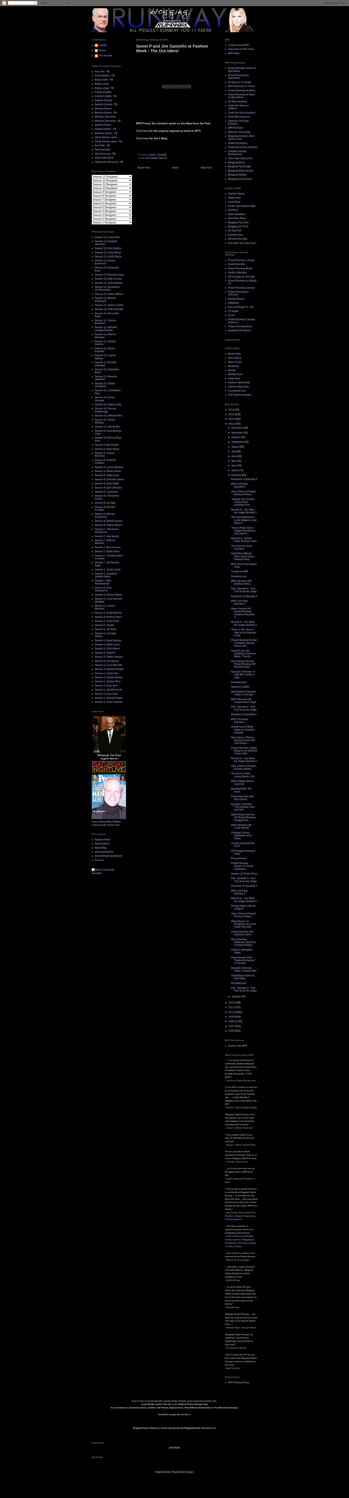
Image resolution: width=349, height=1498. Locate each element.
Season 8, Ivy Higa (105, 502)
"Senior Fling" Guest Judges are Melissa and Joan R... (243, 530)
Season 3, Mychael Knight (109, 669)
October (236, 437)
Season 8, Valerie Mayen (108, 525)
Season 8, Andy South (107, 483)
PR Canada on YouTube (241, 276)
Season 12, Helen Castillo (109, 305)
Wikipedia (233, 302)
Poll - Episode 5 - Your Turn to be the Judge (244, 590)
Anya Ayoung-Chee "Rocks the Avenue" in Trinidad (243, 960)
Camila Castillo (103, 92)
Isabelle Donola (103, 100)
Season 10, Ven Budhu (107, 426)
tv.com (231, 315)
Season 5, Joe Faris (106, 629)
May (234, 460)
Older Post (206, 167)
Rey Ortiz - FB (102, 145)
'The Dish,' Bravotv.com (237, 1162)
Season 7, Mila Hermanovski (103, 582)
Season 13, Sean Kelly (107, 237)
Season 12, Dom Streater (108, 283)
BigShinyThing (233, 1280)
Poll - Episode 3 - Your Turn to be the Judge (244, 880)
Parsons (99, 860)
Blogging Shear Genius (241, 170)
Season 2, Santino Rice (108, 681)
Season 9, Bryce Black (107, 449)
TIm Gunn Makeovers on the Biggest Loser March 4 (244, 520)
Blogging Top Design (239, 166)
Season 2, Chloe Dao (106, 673)
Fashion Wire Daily (238, 386)
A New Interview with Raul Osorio (242, 798)
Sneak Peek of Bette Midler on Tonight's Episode (243, 729)
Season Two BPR (237, 1045)
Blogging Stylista (237, 174)
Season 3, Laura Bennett (108, 665)
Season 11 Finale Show (244, 873)
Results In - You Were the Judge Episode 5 (244, 511)
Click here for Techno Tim (106, 825)
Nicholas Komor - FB (106, 133)
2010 (232, 1012)
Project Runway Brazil (240, 268)
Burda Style (234, 353)
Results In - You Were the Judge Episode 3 (244, 760)
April (234, 465)
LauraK (103, 45)
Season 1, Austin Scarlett (108, 702)
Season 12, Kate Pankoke (109, 309)
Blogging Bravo (236, 162)
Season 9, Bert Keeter (107, 444)
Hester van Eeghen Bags (241, 206)
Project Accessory (237, 143)
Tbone (102, 50)
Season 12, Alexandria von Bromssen (107, 288)
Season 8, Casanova (106, 491)
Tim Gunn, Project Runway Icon (241, 1080)
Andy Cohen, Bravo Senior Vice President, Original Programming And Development (240, 1215)
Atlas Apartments (104, 851)
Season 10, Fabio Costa (108, 404)
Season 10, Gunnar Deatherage (105, 410)
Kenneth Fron (235, 234)
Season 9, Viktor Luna (107, 475)
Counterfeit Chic (237, 390)
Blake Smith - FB (104, 79)
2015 (232, 414)
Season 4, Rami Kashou (108, 640)
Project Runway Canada (241, 287)
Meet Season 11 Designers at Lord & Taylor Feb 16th (243, 924)
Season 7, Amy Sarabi (107, 536)
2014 (232, 419)
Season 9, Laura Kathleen (109, 467)
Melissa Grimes (103, 108)
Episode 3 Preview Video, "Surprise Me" (244, 969)
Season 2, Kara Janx (106, 685)
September (237, 442)
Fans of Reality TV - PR (240, 307)
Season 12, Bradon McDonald (105, 299)
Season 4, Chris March (107, 648)
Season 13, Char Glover (108, 252)
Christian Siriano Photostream (237, 153)
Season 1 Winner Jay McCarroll (240, 1145)
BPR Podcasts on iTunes (241, 86)
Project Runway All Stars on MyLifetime (241, 96)
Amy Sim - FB (102, 71)
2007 (232, 1026)
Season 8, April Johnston (108, 487)
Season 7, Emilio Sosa (107, 551)
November (237, 432)
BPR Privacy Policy (238, 1382)
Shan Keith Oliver (104, 157)
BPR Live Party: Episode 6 (239, 485)
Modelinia (233, 366)
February (236, 475)
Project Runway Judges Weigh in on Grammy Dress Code (244, 750)
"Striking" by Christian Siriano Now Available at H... (243, 502)
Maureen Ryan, (241, 1327)
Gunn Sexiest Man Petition (106, 821)
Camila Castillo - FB (106, 96)
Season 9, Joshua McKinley (105, 454)
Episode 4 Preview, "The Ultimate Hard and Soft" (243, 807)
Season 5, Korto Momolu (108, 612)
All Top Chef (234, 230)
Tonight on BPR (239, 571)
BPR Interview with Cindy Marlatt (241, 826)
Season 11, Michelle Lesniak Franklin (106, 329)
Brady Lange (102, 83)
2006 (232, 1030)
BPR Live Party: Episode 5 (239, 602)
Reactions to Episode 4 (243, 714)
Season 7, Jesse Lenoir (108, 569)
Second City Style (237, 238)
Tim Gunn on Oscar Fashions (241, 547)
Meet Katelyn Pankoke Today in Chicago (243, 693)
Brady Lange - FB (104, 88)
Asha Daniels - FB (105, 75)
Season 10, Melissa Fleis (108, 415)
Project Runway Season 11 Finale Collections (242, 866)
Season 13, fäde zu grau (108, 278)
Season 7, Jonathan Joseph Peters (106, 575)
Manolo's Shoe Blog (239, 132)
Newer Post (143, 167)
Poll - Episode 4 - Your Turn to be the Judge (244, 708)
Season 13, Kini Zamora (108, 248)
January (236, 996)
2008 (232, 1021)
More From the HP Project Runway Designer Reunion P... (242, 613)
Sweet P (163, 158)
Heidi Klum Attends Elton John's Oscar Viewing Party (242, 556)
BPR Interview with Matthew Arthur (241, 582)
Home (175, 167)
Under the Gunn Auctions (241, 112)
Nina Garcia (234, 358)
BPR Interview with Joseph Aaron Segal (243, 701)
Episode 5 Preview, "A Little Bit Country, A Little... (243, 674)
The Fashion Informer (239, 394)
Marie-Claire (235, 362)
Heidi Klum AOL (236, 264)
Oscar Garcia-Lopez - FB (108, 141)
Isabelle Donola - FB (106, 104)
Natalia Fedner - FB (105, 129)
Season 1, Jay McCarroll (108, 689)
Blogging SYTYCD (238, 226)
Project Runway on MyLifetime (238, 76)
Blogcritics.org (232, 1307)
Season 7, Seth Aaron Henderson (107, 530)
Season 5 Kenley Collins (108, 616)
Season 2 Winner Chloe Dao (239, 1128)
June (234, 456)
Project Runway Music (240, 326)
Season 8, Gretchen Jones (109, 479)
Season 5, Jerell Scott (107, 621)
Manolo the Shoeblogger (237, 1260)
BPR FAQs (234, 53)
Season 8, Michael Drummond (105, 515)
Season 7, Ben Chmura (107, 547)
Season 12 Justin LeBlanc (109, 294)
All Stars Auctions (237, 101)
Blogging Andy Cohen (240, 179)
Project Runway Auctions (241, 90)
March (235, 470)
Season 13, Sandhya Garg (109, 274)
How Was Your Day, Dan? (242, 243)
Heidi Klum (234, 378)
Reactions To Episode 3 (244, 886)
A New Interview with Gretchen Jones (242, 933)
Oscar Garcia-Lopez (106, 137)
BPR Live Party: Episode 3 (239, 892)
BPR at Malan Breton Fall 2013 (242, 782)
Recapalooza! (238, 576)
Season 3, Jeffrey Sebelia (109, 656)
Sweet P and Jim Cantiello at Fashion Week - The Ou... (243, 653)
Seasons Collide (240, 686)
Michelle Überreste (105, 116)
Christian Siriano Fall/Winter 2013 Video (241, 835)
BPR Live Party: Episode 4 (239, 721)
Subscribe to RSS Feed (241, 49)
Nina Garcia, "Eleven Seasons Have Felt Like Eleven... (243, 740)
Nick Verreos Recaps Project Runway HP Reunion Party (243, 664)
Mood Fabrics (102, 843)
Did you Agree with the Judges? (243, 907)
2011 (232, 1007)
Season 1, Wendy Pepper (109, 698)
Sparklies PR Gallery (239, 330)
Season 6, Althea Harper (108, 594)
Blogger (189, 1472)
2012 (232, 1002)
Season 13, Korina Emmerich (105, 262)
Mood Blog (101, 847)
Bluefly (231, 370)
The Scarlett (105, 55)
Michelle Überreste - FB (108, 121)
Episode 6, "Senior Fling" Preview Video (244, 540)
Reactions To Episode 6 (244, 479)
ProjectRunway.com (239, 116)
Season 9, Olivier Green (108, 471)
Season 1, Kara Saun (106, 693)
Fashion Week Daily (239, 382)
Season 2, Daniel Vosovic (109, 677)
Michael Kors (235, 374)
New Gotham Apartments (108, 856)
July (234, 451)
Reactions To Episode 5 (244, 596)
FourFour (233, 210)
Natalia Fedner (103, 125)
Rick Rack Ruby (237, 218)
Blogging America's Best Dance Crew (241, 137)
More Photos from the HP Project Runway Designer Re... (243, 817)
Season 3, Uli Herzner (107, 661)
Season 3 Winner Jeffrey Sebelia (241, 1107)
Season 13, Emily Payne (108, 256)
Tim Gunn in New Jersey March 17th (242, 775)
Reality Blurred (236, 298)
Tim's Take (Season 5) (240, 158)
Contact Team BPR (238, 45)
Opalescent (234, 197)
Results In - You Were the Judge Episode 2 (244, 899)
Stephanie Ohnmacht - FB (109, 162)
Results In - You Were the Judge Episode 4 (244, 623)
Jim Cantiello (151, 158)
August (235, 446)
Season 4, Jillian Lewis (107, 644)
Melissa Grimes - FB (106, 112)
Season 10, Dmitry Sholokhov (105, 385)
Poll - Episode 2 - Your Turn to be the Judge (244, 989)
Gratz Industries (236, 214)
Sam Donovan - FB (105, 153)
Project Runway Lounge (241, 260)
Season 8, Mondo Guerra (108, 521)
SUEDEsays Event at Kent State (242, 977)
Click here (142, 130)
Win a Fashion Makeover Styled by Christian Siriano (243, 942)
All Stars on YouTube (239, 82)
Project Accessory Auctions (242, 147)
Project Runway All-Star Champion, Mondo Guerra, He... (244, 643)
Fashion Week (102, 839)
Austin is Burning (237, 272)
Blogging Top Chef (238, 222)
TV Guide (233, 311)
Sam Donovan (102, 149)
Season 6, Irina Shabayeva (103, 589)
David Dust (234, 202)
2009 (232, 1016)
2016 (232, 409)
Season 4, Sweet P (105, 652)
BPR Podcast (235, 127)
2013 (232, 423)
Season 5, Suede (104, 625)
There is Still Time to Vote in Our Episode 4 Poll (243, 632)
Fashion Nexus (236, 193)
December (237, 427)
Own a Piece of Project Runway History (243, 493)
